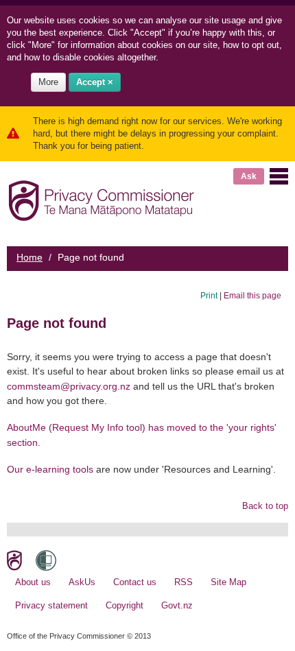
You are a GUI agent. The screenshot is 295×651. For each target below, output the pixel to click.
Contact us (134, 582)
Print (208, 295)
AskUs (82, 582)
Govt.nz (177, 605)
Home (29, 257)
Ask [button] (249, 176)
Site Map (228, 582)
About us (33, 582)
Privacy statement (51, 605)
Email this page (252, 295)
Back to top (265, 506)
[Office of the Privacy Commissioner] (101, 198)
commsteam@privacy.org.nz (68, 386)
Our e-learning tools (50, 469)
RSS (183, 582)
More (48, 82)
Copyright (124, 605)
